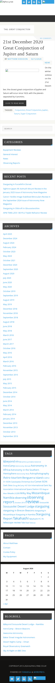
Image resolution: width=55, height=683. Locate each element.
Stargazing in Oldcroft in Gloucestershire (21, 208)
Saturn (17, 113)
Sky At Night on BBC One (14, 650)
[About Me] (48, 2)
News (47, 62)
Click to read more (15, 103)
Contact (6, 547)
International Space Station (26, 489)
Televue (32, 523)
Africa (18, 461)
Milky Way (25, 493)
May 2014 (7, 405)
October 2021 (9, 260)
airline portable (28, 462)
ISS (40, 489)
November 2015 (10, 370)
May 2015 (7, 383)
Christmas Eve (27, 481)
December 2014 (10, 392)
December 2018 (10, 309)
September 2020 (10, 269)
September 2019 (10, 295)
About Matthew (10, 543)
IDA (29, 485)
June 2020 (7, 282)
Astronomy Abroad (22, 466)
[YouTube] (24, 2)
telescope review (12, 522)
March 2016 (8, 361)
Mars (5, 493)
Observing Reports (11, 163)
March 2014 (8, 410)
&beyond (9, 461)
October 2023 (9, 251)
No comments (45, 38)
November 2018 (10, 313)
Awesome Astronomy (13, 633)
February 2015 (9, 388)
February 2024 (9, 247)
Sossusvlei (44, 502)
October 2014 (9, 396)
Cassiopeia (16, 481)
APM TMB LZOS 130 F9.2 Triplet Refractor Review (25, 213)
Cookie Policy (9, 552)
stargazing (42, 506)
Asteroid (37, 462)
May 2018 (7, 331)
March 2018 (8, 335)
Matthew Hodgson (18, 59)
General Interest (10, 154)
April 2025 (7, 234)
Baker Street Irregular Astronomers (19, 637)
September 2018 (10, 317)
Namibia (8, 497)
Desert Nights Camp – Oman (16, 642)
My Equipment (10, 556)
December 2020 (10, 265)
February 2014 (9, 414)
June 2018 (7, 326)
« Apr (5, 604)
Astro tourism (12, 477)
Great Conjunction (33, 110)
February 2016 (9, 366)
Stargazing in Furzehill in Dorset (17, 184)
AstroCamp (9, 465)
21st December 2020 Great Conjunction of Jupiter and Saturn (23, 48)
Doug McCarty (18, 485)
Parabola (26, 672)
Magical (45, 489)
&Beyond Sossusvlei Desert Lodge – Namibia (23, 624)
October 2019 (9, 291)
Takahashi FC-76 (36, 518)
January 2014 (9, 418)
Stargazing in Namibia (25, 514)
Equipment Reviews (12, 150)
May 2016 (7, 352)
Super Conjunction (28, 113)
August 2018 (8, 322)
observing (20, 497)
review (32, 501)
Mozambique (41, 493)
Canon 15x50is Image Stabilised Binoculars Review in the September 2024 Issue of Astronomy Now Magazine (26, 200)
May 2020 (7, 287)
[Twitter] (29, 2)
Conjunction (20, 110)
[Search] (48, 129)
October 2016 (9, 348)
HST (26, 485)
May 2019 (7, 304)
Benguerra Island (32, 477)
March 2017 (8, 344)
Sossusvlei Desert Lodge (18, 506)
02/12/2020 (36, 59)
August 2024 (8, 243)
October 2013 (9, 432)
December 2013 (10, 423)
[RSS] (39, 2)
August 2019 (8, 300)
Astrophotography (39, 473)
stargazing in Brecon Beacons (18, 510)
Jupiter (45, 110)
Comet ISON (40, 481)
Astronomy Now (22, 474)
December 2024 (10, 238)
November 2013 (10, 427)
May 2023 (7, 256)
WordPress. (39, 672)
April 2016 (7, 357)
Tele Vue (25, 522)
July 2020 (7, 278)
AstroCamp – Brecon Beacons (16, 628)
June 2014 (7, 401)
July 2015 (7, 379)
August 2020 (8, 273)
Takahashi (21, 518)
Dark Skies (8, 485)
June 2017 (7, 339)
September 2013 (10, 436)
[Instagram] (34, 2)
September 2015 (10, 374)
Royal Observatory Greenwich (16, 646)
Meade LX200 (13, 493)
